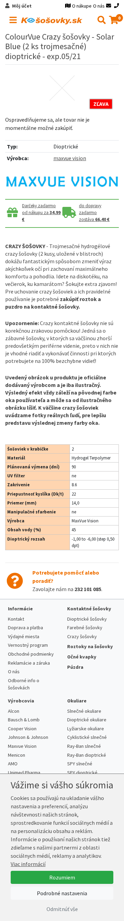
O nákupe (82, 6)
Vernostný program (28, 645)
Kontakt (16, 619)
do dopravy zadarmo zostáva (94, 212)
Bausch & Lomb (24, 720)
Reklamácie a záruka (29, 663)
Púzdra (75, 667)
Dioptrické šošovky (87, 619)
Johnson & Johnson (28, 737)
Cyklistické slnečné (87, 737)
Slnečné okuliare (84, 711)
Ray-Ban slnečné (84, 746)
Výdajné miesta (23, 636)
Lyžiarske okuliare (85, 728)
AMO (13, 764)
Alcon (13, 711)
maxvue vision (69, 158)
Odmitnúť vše (62, 909)
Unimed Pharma (24, 772)
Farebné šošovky (84, 627)
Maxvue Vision (22, 746)
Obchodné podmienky (31, 654)
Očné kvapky (81, 657)
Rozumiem (62, 877)
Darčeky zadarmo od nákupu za (41, 212)
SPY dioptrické (82, 772)
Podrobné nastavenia (62, 893)
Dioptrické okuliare (86, 720)
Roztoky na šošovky (90, 646)
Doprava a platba (25, 627)
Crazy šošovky (82, 636)
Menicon (16, 755)
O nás (99, 6)
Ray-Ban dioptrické (86, 755)
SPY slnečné (79, 764)
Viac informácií (28, 864)
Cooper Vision (22, 728)
